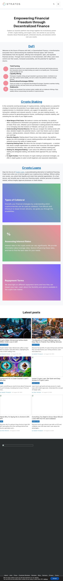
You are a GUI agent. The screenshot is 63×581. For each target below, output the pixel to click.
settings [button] (46, 579)
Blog (39, 575)
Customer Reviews (24, 575)
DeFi (1, 383)
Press (15, 575)
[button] (54, 4)
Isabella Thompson (38, 354)
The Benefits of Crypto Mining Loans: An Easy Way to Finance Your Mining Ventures (47, 328)
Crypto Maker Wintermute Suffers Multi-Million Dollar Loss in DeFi (14, 341)
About (6, 575)
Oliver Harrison (37, 392)
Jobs (10, 575)
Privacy (51, 575)
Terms (57, 575)
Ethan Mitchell (5, 430)
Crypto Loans (31, 167)
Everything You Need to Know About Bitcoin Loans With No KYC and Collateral (47, 405)
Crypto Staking (4, 344)
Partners (44, 575)
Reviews (34, 575)
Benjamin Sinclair (6, 354)
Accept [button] (55, 578)
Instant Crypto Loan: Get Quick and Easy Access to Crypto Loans (47, 366)
